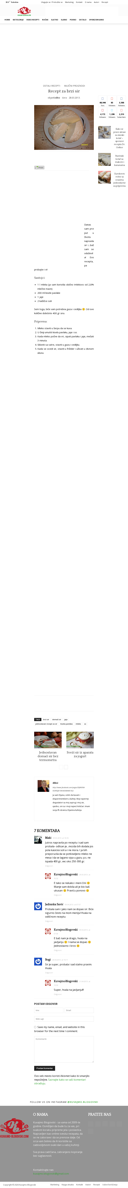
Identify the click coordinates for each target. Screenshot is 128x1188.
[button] (121, 19)
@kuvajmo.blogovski (82, 1101)
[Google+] (97, 1124)
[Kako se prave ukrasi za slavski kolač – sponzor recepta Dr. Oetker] (104, 132)
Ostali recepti (51, 85)
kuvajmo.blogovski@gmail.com (51, 1173)
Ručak (45, 19)
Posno (73, 19)
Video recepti (32, 19)
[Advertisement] (81, 11)
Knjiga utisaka (68, 1184)
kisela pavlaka (66, 724)
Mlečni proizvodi (74, 85)
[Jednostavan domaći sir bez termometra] (48, 740)
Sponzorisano (96, 19)
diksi (58, 97)
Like (102, 98)
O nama (88, 2)
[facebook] (54, 815)
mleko (78, 724)
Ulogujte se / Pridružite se (52, 2)
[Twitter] (119, 1124)
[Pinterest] (112, 1124)
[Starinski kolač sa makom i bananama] (104, 159)
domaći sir (56, 719)
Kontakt (79, 2)
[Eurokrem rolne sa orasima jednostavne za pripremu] (104, 177)
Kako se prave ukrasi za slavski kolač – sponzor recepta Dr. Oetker (119, 138)
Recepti (105, 2)
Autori (96, 2)
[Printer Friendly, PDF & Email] (39, 168)
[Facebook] (90, 1124)
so (85, 724)
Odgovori (49, 866)
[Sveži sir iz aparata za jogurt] (80, 740)
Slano (64, 19)
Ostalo (82, 19)
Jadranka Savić (54, 904)
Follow (112, 98)
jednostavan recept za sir (46, 724)
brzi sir (46, 719)
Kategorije (18, 19)
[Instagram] (105, 1123)
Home (7, 19)
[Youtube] (90, 1131)
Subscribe (122, 109)
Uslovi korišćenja (109, 1184)
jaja (65, 719)
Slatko (54, 19)
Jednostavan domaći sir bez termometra (48, 756)
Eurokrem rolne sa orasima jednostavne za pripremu (119, 180)
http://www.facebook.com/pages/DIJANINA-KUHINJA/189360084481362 (69, 789)
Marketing (69, 2)
